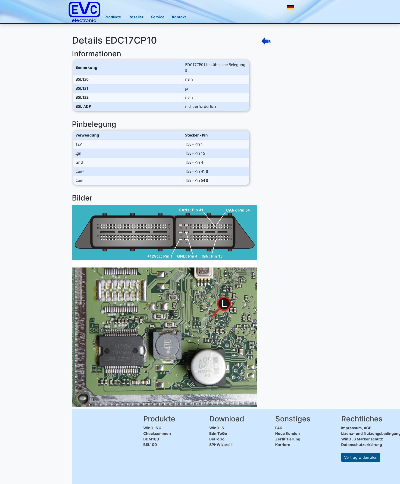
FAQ (279, 428)
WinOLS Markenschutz (362, 439)
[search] (313, 7)
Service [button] (158, 17)
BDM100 (151, 439)
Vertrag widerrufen (360, 457)
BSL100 (150, 444)
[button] (290, 7)
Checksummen (157, 433)
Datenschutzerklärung (361, 444)
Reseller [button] (136, 17)
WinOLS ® (152, 428)
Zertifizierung (287, 439)
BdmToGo (218, 433)
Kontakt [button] (179, 17)
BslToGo (217, 439)
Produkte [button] (112, 17)
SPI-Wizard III (221, 444)
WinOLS (216, 428)
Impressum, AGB (356, 428)
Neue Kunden (287, 433)
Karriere (282, 444)
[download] (303, 7)
